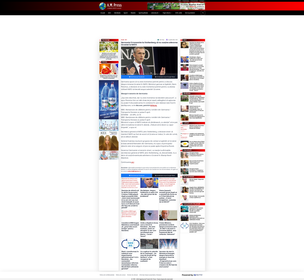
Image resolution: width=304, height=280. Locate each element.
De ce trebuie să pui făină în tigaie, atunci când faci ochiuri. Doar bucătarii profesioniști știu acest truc (196, 144)
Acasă (103, 13)
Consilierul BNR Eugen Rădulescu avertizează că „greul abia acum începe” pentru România (130, 226)
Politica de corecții (121, 275)
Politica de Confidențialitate (107, 275)
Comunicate (194, 1)
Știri (109, 13)
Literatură (154, 13)
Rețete (133, 13)
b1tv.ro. (153, 105)
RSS (180, 1)
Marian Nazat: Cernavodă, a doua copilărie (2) (196, 196)
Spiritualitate (143, 13)
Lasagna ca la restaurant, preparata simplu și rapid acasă (196, 135)
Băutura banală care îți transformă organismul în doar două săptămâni (196, 116)
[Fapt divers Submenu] (172, 12)
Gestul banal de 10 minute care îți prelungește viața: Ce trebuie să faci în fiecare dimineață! (196, 109)
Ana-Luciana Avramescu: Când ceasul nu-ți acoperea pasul (196, 162)
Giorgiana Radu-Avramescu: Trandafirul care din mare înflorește (196, 170)
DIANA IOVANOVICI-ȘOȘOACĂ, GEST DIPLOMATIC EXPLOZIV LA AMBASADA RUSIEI (196, 217)
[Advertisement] (152, 27)
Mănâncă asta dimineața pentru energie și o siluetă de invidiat (196, 127)
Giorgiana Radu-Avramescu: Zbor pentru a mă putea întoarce (196, 154)
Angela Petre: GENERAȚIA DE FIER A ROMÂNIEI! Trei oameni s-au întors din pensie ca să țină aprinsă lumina (196, 190)
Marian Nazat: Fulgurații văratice (196, 179)
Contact (202, 1)
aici (132, 162)
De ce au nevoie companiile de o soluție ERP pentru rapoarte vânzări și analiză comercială (196, 209)
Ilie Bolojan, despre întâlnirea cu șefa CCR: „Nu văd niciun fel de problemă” (149, 193)
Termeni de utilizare (132, 275)
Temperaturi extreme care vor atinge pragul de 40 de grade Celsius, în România (109, 77)
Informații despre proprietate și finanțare (150, 275)
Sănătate (117, 13)
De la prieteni (190, 13)
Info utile (178, 13)
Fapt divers (167, 13)
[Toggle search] (203, 13)
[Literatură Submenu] (159, 12)
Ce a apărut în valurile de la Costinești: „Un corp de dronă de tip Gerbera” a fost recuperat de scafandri (149, 256)
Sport (126, 13)
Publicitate (186, 1)
